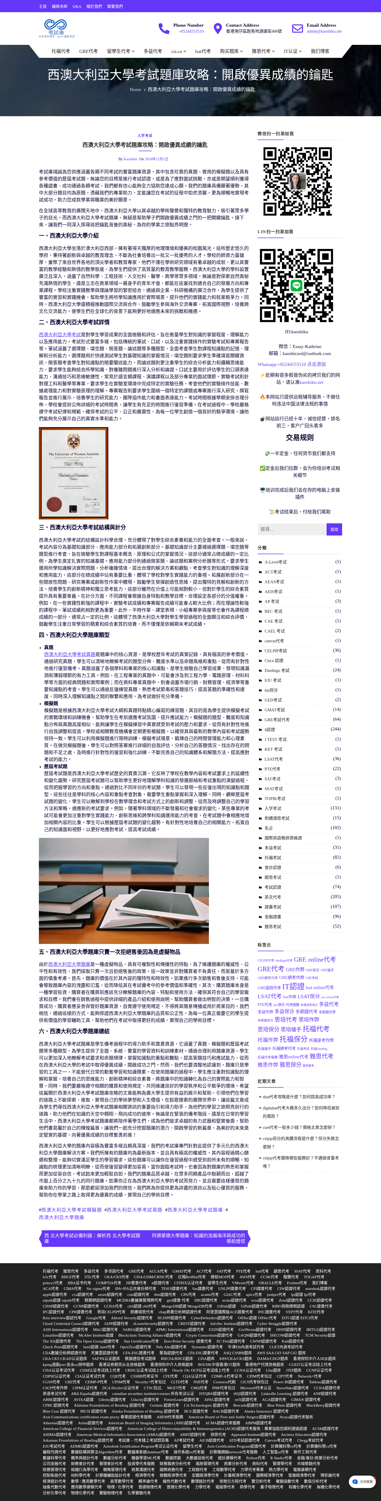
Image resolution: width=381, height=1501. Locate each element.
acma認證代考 (234, 1300)
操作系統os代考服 (189, 1452)
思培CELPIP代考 (111, 1312)
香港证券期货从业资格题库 (122, 1365)
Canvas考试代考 (278, 1440)
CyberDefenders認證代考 (212, 1318)
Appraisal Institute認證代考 (253, 1435)
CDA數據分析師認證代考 (64, 1353)
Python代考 (255, 1458)
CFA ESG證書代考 (203, 1353)
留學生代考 (118, 51)
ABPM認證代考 (258, 1423)
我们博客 (320, 51)
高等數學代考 (121, 1481)
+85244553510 (191, 31)
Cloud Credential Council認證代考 (71, 1324)
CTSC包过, (153, 1388)
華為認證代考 (171, 1353)
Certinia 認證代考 (164, 1405)
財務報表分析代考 (175, 1464)
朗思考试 (273, 877)
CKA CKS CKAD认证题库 (65, 1359)
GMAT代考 (182, 1271)
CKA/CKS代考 (116, 1277)
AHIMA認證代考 (57, 1435)
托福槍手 (264, 1049)
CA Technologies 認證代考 (206, 1405)
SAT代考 (224, 1271)
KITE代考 (316, 1312)
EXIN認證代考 (221, 1330)
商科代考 (260, 1464)
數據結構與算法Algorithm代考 (97, 1452)
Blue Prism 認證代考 (284, 1405)
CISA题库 (206, 1359)
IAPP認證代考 (116, 1324)
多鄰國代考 (306, 1011)
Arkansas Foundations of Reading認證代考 (78, 1440)
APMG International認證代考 (180, 1330)
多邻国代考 (114, 1271)
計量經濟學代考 (237, 1475)
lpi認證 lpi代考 (303, 1294)
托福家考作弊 (321, 1040)
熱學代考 (247, 1487)
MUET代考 (176, 1388)
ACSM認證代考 (325, 1429)
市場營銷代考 (308, 1464)
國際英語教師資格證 (283, 838)
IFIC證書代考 (269, 1312)
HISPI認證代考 (288, 1330)
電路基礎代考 (304, 1470)
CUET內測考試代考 (286, 1347)
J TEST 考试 (276, 739)
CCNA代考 (113, 1306)
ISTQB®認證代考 (214, 1394)
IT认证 (291, 51)
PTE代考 (272, 769)
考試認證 (273, 887)
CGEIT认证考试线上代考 (310, 1365)
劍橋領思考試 (277, 818)
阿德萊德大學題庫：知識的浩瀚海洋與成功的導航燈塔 (198, 1238)
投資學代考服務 (141, 1464)
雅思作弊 (268, 1065)
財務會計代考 (82, 1464)
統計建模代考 (229, 1458)
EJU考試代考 (54, 1446)
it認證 (270, 729)
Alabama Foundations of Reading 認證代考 (109, 1405)
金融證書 (273, 917)
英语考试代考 (54, 1394)
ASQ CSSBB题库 (237, 1353)
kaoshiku (130, 159)
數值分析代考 (315, 1481)
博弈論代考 (330, 1475)
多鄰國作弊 (327, 1012)
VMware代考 (243, 1283)
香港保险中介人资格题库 (171, 1365)
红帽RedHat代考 (192, 1277)
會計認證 (273, 867)
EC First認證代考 (231, 1341)
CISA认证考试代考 (59, 1370)
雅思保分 (290, 1065)
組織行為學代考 (84, 1470)
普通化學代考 (178, 1487)
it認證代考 (160, 1283)
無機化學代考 (328, 1487)
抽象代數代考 (54, 1487)
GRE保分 (312, 970)
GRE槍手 (327, 970)
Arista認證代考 (90, 1423)
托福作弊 (268, 1040)
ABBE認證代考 (56, 1400)
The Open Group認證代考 (97, 1341)
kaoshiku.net (311, 382)
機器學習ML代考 (145, 1458)
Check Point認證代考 (60, 1347)
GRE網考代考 (268, 978)
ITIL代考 (92, 1277)
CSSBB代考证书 (144, 1376)
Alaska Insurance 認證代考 (266, 1411)
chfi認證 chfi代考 (142, 1306)
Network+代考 (310, 1376)
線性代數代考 (174, 1481)
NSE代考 (200, 1382)
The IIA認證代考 (57, 1341)
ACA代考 (51, 1289)
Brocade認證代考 (247, 1405)
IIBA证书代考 (79, 1283)
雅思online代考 (293, 1056)
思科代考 (323, 1271)
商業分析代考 (235, 1464)
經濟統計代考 (54, 1481)
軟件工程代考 (305, 1452)
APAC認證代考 (217, 1400)
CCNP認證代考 (86, 1306)
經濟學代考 (145, 1475)
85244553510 (293, 364)
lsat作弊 (289, 997)
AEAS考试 (274, 582)
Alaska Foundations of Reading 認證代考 (145, 1411)
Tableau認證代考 (323, 1382)
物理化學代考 (82, 1493)
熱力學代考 (278, 1470)
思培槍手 (291, 1029)
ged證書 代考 (178, 1300)
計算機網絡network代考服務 (233, 1452)
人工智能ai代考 (276, 1452)
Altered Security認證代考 (132, 1318)
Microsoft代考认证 (255, 1388)
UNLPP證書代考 (232, 1289)
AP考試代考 (184, 1440)
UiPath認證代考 (254, 1306)
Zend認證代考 (291, 1300)
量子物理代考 (272, 1487)
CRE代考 (72, 1382)
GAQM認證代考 (251, 1335)
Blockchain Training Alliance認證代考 (149, 1335)
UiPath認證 (226, 1306)
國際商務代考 (171, 1470)
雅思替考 (308, 1065)
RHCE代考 (70, 1277)
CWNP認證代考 (263, 1341)
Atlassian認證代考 (58, 1423)
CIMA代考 (73, 1289)
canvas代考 (274, 641)
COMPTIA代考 (108, 1283)
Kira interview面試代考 (62, 1318)
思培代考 (285, 1019)
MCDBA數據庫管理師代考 (139, 1300)
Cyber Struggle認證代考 (277, 1324)
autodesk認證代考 (320, 1289)
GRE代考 (88, 51)
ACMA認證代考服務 (222, 1423)
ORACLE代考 (270, 1283)
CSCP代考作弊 (55, 1388)
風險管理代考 (207, 1464)
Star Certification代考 (141, 1341)
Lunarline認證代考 (58, 1335)
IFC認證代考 (53, 1312)
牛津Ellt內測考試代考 (246, 1347)
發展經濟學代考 (301, 1475)
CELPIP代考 (266, 960)
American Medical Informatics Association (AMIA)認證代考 (125, 1435)
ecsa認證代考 (262, 1300)
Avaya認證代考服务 (296, 1417)
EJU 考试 (273, 680)
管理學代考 (282, 1464)
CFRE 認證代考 (56, 1405)
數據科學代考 (54, 1458)
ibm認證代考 (165, 1294)
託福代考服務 (268, 1057)
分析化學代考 (54, 1493)
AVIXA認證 (84, 1400)
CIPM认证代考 (85, 1388)
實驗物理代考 (111, 1493)
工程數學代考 (224, 1470)
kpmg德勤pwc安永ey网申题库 (68, 1365)
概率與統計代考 (84, 1458)
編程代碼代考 (54, 1452)
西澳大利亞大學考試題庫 (195, 1210)
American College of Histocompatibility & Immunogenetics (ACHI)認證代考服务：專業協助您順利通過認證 (217, 1429)
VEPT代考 (294, 1312)
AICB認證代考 (211, 1440)
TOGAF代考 (314, 1277)
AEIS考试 (273, 591)
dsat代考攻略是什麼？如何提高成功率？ (299, 1097)
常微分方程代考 (232, 1481)
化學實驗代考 (139, 1493)
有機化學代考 (300, 1487)
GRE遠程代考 (269, 987)
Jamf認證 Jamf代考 (99, 1347)
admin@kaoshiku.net (324, 31)
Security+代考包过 (150, 1382)
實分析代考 (261, 1481)
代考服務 (292, 1005)
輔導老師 (59, 6)
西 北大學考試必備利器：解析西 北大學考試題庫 (92, 1238)
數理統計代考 (202, 1481)
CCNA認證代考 (327, 1388)
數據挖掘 (173, 1458)
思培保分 (268, 1029)
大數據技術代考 (199, 1458)
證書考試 (273, 907)
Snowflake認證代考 (292, 1388)
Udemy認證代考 (112, 1400)
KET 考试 (273, 749)
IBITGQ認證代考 (320, 1330)
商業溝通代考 (143, 1470)
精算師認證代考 (98, 1300)
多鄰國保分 (265, 1020)
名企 (269, 828)
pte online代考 (330, 997)
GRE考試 (312, 978)
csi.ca (176, 51)
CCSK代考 (269, 1277)
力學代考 (202, 1487)
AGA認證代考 (274, 1400)
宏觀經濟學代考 (205, 1475)
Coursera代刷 (224, 1382)
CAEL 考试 (275, 631)
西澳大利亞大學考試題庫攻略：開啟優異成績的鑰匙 (145, 145)
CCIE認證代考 (320, 1300)
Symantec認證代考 (207, 1347)
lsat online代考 (320, 987)
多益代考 (153, 51)
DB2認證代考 (205, 1300)
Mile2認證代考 (105, 1330)
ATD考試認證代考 (244, 1440)
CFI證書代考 (261, 1289)
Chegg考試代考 (310, 1440)
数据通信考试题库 (140, 1359)
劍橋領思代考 (142, 1312)
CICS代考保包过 (255, 1382)
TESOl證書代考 (174, 1289)
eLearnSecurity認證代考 (153, 1324)
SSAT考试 (274, 789)
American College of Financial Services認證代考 (82, 1429)
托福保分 (294, 1039)
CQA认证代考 (195, 1376)
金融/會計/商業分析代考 (317, 1458)
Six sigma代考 (98, 1289)
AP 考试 (272, 601)
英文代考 (273, 897)
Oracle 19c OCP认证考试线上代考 (201, 1370)
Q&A (77, 6)
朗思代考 (281, 1271)
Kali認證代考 (293, 1341)
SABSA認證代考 (137, 1330)
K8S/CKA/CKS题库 (236, 1359)
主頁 (43, 6)
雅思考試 (273, 927)
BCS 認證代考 (196, 1411)
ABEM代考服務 (170, 1417)
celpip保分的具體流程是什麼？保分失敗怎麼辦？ (301, 1142)
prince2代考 (53, 1283)
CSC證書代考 (321, 1306)
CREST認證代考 (192, 1324)
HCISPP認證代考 (172, 1318)
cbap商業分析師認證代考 (180, 1312)
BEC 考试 (273, 611)
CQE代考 (118, 1376)
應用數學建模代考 (86, 1487)
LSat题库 (273, 1370)
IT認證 (293, 986)
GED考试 (273, 700)
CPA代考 (188, 1294)
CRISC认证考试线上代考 (146, 1370)
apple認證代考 (55, 1294)
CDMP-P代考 (96, 1382)
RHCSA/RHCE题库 (177, 1359)
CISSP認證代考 (55, 1306)
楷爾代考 (291, 1277)
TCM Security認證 (320, 1335)
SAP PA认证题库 (106, 1359)
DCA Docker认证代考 (120, 1388)
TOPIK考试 (275, 798)
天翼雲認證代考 (104, 1353)
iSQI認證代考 (245, 1394)
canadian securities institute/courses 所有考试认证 (153, 1394)
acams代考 (210, 1294)
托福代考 (61, 51)
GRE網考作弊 (291, 977)
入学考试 (145, 135)
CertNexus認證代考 (255, 1330)
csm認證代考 (138, 1294)
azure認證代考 (110, 1294)
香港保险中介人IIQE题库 (314, 1359)
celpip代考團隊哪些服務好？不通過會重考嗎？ (301, 1162)
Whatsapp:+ (269, 364)
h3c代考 (50, 1277)
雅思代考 (261, 51)
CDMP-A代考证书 (226, 1376)
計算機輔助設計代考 (112, 1475)
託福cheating (319, 1049)
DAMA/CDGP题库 (272, 1359)
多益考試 (273, 848)
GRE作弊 (295, 969)
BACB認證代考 (226, 1411)
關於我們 (94, 6)
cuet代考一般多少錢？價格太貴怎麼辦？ (299, 1127)
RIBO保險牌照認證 (288, 1306)
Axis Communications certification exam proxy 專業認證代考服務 (97, 1417)
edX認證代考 (246, 1400)
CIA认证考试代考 (90, 1376)
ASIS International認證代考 (65, 1330)
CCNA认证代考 (248, 1370)
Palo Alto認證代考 (171, 1347)
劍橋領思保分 (309, 1005)
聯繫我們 (115, 6)
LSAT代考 (274, 759)
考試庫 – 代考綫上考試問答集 (143, 1440)
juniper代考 (276, 1294)
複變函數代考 (287, 1481)
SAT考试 (272, 779)
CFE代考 (170, 1376)
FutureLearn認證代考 (181, 1400)
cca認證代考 (82, 1294)
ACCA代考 (158, 1271)
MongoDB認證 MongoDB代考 (186, 1306)
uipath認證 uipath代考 (61, 1300)
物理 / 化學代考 (120, 1487)
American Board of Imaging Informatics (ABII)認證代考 (154, 1423)
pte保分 (279, 1005)
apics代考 (254, 1294)
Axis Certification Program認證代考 (236, 1446)
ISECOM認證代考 (285, 1335)
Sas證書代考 (202, 1289)
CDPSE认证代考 (56, 1376)
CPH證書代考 (80, 1312)
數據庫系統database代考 (148, 1452)
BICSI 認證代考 (93, 1411)
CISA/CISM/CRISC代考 (153, 1277)
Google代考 (96, 1318)
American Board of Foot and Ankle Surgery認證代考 (231, 1417)
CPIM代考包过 (259, 1376)
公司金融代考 (54, 1464)
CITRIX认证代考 (188, 1283)
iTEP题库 (293, 1370)
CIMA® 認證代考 (306, 1400)
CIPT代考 (285, 1376)
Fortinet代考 (297, 1283)
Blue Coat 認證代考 (59, 1411)
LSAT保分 (309, 996)
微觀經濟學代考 (173, 1475)
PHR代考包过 (223, 1388)
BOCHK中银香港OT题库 (219, 1365)
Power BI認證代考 (288, 1382)
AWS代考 (247, 1277)
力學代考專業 (252, 1470)
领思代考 (218, 1435)
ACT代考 (204, 1271)
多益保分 (284, 1011)
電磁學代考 (225, 1487)
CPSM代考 (121, 1382)
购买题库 (229, 51)
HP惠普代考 (136, 1283)
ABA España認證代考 (89, 1394)
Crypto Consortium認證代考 (209, 1335)
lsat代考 (203, 51)
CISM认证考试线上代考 (100, 1370)
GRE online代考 (315, 959)
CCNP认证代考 (319, 1370)
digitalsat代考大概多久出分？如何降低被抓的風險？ (301, 1112)
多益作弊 (265, 1012)
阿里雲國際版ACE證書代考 (229, 1312)
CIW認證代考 (288, 1289)
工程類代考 (197, 1470)
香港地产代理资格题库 (264, 1365)
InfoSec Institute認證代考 (231, 1324)
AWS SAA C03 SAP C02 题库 (281, 1353)
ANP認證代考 (324, 1394)
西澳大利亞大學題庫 (61, 1217)
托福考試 (273, 858)
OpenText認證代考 (135, 1347)
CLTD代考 (179, 1382)
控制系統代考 (54, 1475)
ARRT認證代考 (193, 1435)
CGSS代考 (51, 1382)
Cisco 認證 (274, 660)
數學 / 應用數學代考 (88, 1481)
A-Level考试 (276, 562)
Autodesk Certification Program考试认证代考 (140, 1446)
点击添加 (316, 364)
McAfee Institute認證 (96, 1335)
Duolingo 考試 (277, 670)
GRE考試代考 (277, 720)
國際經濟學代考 (269, 1475)
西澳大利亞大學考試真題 (135, 1210)
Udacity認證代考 (145, 1400)
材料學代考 (80, 1475)
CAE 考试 (274, 621)
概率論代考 (148, 1481)
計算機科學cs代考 (286, 1446)
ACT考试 (273, 572)
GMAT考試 (275, 710)
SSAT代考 (302, 1271)
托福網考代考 (284, 1048)
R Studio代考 (281, 1458)
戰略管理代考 (114, 1470)
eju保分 (271, 690)
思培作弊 (309, 1020)
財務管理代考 (54, 1470)
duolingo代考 (284, 960)
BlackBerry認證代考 (323, 1405)
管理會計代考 (111, 1464)
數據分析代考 (114, 1458)
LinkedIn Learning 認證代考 (284, 1394)
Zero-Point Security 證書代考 (188, 1341)
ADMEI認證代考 (84, 1446)
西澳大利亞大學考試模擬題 (71, 1210)
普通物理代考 (150, 1487)
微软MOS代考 (223, 1277)
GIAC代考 (232, 1294)
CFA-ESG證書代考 (138, 1353)
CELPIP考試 (276, 651)
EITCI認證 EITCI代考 (300, 1318)
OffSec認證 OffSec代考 (257, 1318)
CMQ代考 (199, 1388)
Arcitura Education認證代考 (304, 1435)
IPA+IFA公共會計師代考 (135, 1289)
